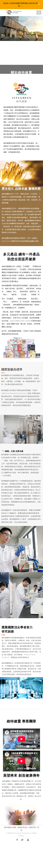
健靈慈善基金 (22, 827)
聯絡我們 (32, 827)
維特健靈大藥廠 (10, 827)
